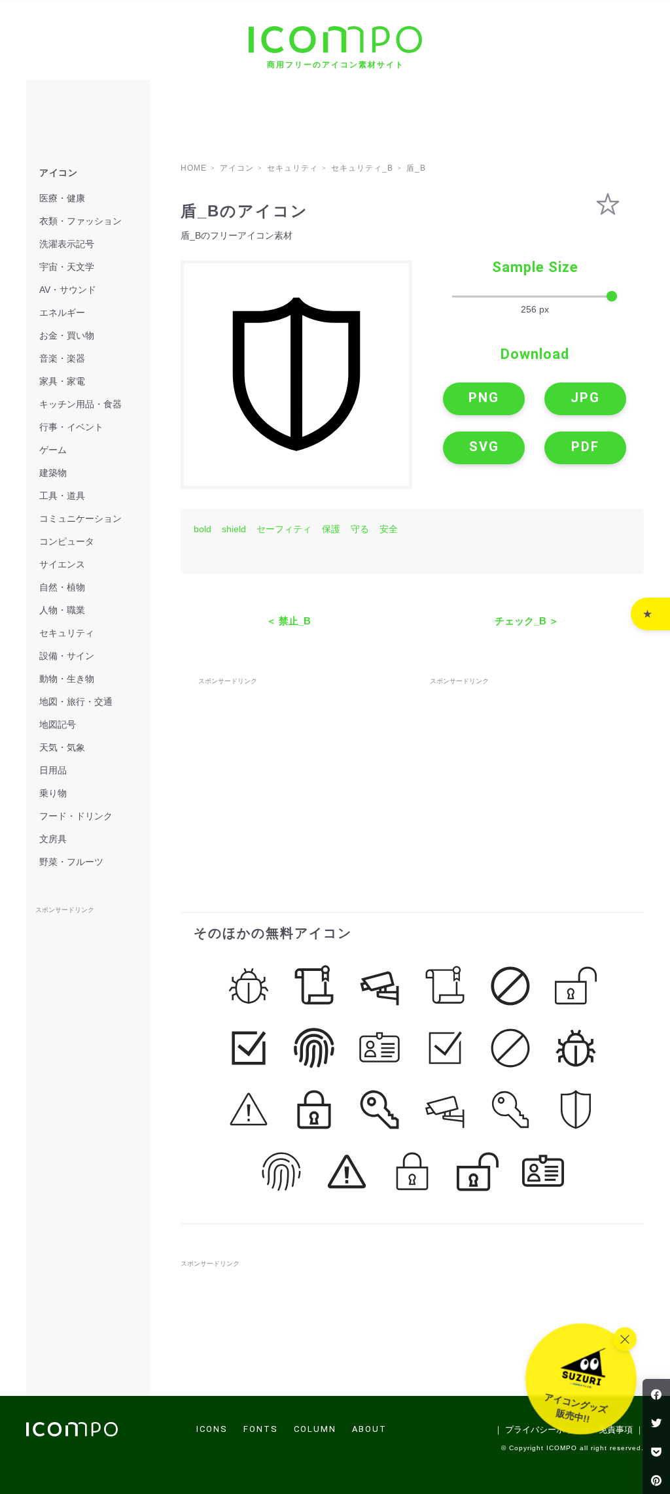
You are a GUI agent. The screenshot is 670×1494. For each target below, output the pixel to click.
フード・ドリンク (76, 816)
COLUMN (315, 1429)
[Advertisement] (296, 769)
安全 (388, 529)
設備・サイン (66, 656)
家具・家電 (62, 381)
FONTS (260, 1429)
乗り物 (53, 793)
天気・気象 (62, 747)
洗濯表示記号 (66, 244)
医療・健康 (62, 198)
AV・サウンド (67, 289)
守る (360, 529)
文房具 (53, 839)
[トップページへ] (72, 1432)
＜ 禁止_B (288, 620)
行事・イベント (71, 427)
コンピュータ (66, 541)
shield (234, 529)
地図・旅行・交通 (76, 701)
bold (202, 529)
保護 (331, 529)
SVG (484, 446)
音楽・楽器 (62, 358)
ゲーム (53, 450)
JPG (585, 397)
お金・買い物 (66, 335)
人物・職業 (62, 610)
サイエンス (62, 564)
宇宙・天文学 (66, 267)
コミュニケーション (80, 518)
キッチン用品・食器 (80, 404)
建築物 (53, 472)
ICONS (212, 1429)
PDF (585, 446)
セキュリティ (66, 633)
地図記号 (57, 724)
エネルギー (62, 312)
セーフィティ (283, 529)
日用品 (53, 770)
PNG (483, 397)
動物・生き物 (66, 678)
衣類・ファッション (80, 221)
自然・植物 (62, 587)
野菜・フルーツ (71, 862)
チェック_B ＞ (527, 620)
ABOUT (369, 1429)
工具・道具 (62, 495)
